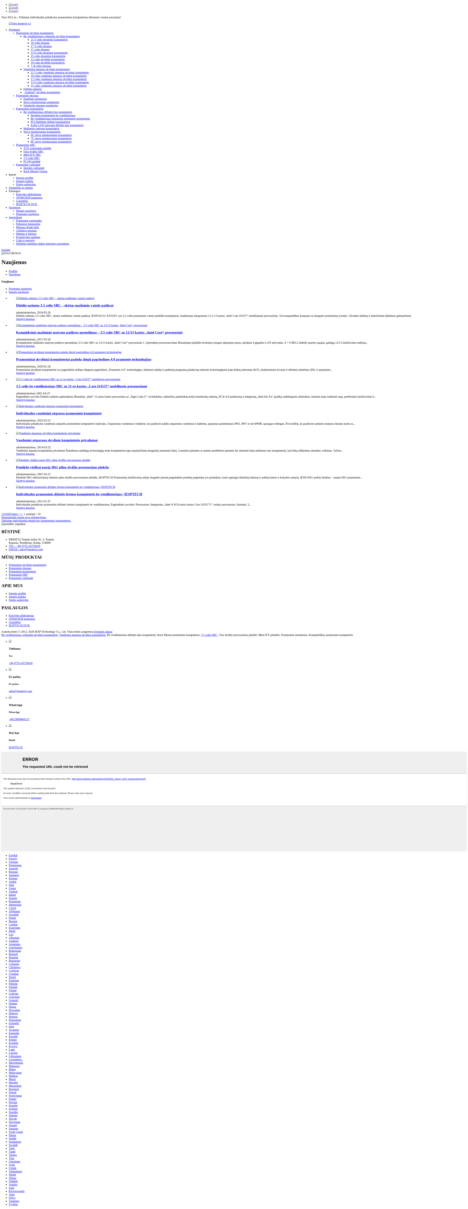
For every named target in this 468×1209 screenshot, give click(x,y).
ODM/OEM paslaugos (29, 197)
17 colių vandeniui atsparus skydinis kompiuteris (59, 79)
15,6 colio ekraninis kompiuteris (49, 52)
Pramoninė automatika (29, 220)
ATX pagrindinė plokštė (37, 148)
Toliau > (15, 514)
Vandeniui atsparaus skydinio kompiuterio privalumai (57, 440)
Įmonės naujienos (26, 210)
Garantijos (22, 200)
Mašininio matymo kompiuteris (41, 128)
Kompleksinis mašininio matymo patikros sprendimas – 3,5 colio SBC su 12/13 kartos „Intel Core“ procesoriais (99, 332)
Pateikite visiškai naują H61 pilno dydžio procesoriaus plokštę (62, 467)
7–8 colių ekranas (41, 65)
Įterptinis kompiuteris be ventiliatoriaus (53, 115)
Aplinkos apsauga (26, 230)
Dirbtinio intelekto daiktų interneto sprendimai (42, 243)
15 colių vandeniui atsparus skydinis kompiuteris (59, 85)
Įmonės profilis (24, 177)
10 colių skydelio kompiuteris (48, 62)
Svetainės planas (102, 631)
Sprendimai (15, 217)
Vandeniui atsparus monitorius (40, 105)
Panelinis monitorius (35, 98)
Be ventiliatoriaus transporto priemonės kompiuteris (60, 118)
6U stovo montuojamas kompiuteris (51, 135)
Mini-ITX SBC (32, 154)
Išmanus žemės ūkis (27, 227)
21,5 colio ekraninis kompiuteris (49, 39)
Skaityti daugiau (25, 319)
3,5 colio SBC (31, 158)
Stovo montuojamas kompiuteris (42, 131)
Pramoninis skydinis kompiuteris (35, 33)
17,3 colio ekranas (41, 46)
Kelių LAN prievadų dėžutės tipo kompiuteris (57, 125)
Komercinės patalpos (28, 237)
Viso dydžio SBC (33, 151)
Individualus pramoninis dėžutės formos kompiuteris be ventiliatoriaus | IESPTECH (79, 494)
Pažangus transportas (28, 224)
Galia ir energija (25, 240)
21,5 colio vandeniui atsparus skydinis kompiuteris (60, 72)
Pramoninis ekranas (27, 95)
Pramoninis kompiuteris (29, 108)
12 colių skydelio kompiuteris (48, 59)
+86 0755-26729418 (21, 663)
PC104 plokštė (31, 161)
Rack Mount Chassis (35, 171)
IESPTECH (16, 747)
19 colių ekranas (40, 42)
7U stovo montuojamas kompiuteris (51, 138)
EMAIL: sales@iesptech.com (26, 549)
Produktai (14, 29)
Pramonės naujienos (27, 214)
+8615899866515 (19, 719)
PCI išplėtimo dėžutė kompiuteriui (50, 121)
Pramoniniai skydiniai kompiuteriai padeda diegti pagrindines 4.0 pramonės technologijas (83, 359)
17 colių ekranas (40, 49)
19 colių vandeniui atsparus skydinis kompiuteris (59, 75)
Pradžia (13, 271)
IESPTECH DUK (26, 204)
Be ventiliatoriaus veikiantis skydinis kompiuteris (51, 36)
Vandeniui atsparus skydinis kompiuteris (46, 69)
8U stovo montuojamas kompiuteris (51, 141)
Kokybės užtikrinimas (28, 194)
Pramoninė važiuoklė (28, 164)
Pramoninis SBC (25, 145)
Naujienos (14, 207)
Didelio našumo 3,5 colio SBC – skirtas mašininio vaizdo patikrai (65, 305)
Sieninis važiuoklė (33, 168)
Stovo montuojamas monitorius (41, 102)
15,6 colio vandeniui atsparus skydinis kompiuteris (60, 82)
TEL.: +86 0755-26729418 (24, 546)
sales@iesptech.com (20, 691)
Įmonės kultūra (24, 181)
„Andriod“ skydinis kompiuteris (41, 92)
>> (21, 514)
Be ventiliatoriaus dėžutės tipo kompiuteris (47, 112)
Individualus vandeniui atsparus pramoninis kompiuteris (59, 413)
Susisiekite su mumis (21, 187)
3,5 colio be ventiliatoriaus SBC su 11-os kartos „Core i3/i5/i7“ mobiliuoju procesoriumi (81, 386)
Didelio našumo (32, 89)
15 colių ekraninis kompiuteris (48, 56)
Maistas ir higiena (26, 233)
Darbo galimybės (26, 184)
